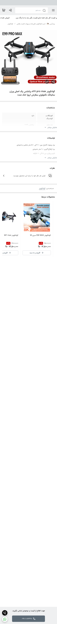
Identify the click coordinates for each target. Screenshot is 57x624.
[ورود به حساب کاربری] (11, 10)
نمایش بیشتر (52, 127)
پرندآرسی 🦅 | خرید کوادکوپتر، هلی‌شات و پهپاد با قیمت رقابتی (36, 24)
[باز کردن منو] (53, 10)
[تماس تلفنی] (4, 613)
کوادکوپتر (10, 24)
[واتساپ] (4, 619)
